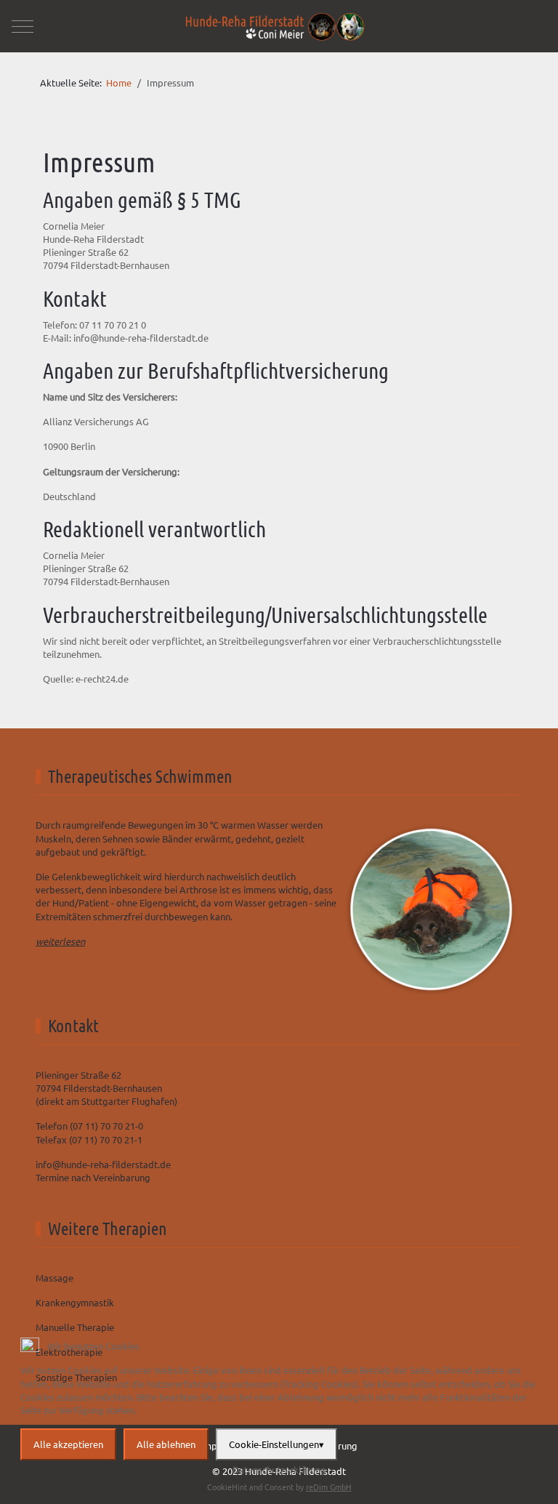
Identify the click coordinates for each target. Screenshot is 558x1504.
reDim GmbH (329, 1486)
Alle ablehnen (166, 1444)
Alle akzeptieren (68, 1444)
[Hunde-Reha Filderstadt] (276, 26)
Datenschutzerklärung (279, 1469)
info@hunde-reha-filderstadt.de (141, 337)
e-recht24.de (102, 678)
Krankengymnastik (75, 1302)
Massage (54, 1277)
